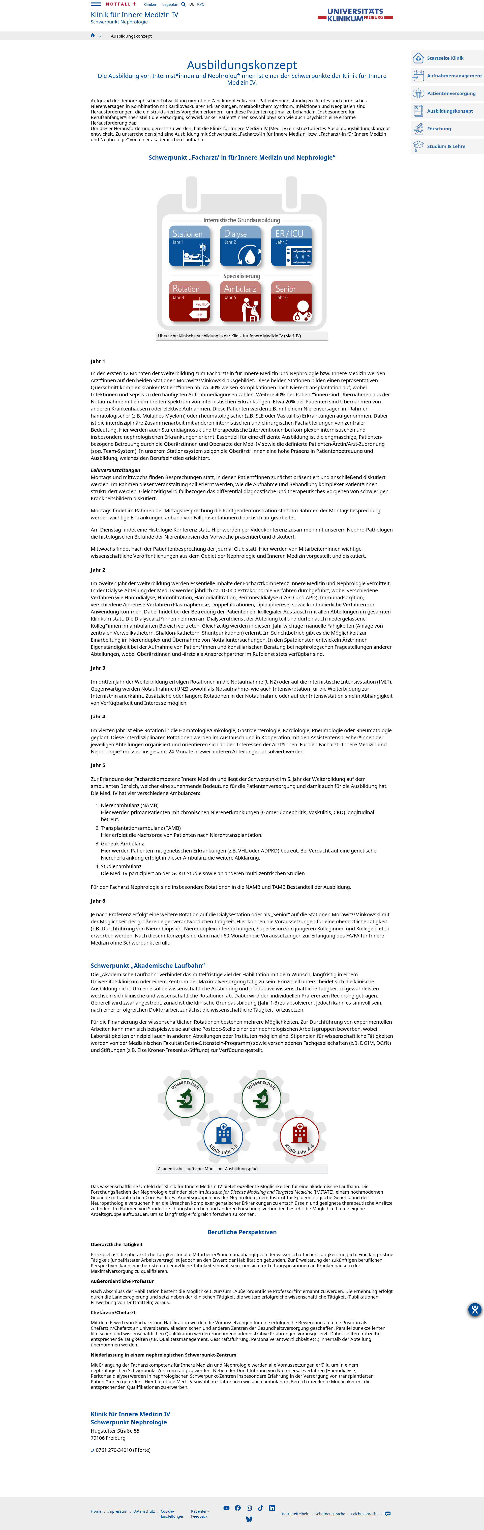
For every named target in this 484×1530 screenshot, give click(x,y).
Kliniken (150, 4)
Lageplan (170, 4)
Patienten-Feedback (200, 1514)
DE (191, 3)
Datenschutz (145, 1511)
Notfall (118, 4)
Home (98, 1511)
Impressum (119, 1511)
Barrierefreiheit (297, 1513)
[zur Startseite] (355, 15)
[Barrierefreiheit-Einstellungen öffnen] (474, 1309)
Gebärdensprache (331, 1513)
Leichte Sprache (366, 1513)
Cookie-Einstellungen (172, 1514)
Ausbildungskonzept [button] (131, 36)
